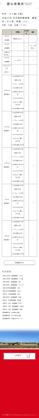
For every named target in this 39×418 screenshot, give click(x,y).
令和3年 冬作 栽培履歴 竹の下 (12, 303)
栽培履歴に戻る (19, 263)
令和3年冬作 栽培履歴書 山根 (11, 297)
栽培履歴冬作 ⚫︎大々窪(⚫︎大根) (11, 315)
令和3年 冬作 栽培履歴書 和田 (12, 309)
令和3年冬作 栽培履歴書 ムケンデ (12, 285)
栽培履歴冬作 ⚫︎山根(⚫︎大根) (11, 312)
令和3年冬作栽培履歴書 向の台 (11, 291)
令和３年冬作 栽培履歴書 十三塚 (12, 279)
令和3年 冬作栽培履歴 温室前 (11, 300)
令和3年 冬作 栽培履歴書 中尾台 (12, 306)
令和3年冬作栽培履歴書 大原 (11, 288)
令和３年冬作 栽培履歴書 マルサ (12, 276)
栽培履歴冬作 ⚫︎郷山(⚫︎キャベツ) (12, 319)
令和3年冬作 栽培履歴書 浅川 (11, 282)
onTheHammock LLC (33, 414)
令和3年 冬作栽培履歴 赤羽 (11, 294)
